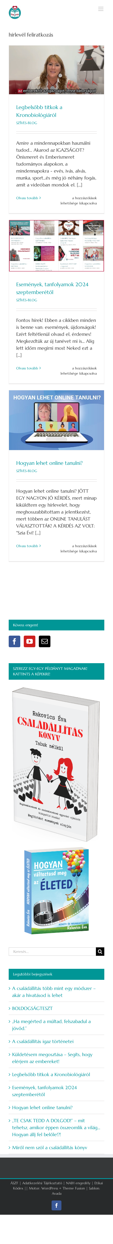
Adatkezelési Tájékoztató (42, 1183)
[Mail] (44, 641)
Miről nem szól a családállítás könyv (49, 1147)
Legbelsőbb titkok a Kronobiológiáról (51, 1074)
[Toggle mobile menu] (101, 9)
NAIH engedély (78, 1183)
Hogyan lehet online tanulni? (49, 463)
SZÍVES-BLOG (26, 123)
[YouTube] (29, 641)
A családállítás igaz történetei (43, 1041)
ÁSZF (14, 1183)
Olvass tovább (27, 198)
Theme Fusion (74, 1188)
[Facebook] (14, 641)
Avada (56, 1193)
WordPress (49, 1188)
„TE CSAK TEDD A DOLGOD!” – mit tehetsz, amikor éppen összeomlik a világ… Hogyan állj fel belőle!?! (56, 1127)
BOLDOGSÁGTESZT (32, 1008)
